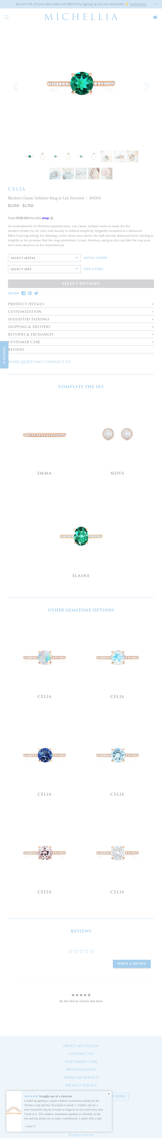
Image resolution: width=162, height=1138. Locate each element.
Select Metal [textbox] (23, 258)
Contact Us (81, 1053)
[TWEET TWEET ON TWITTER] (36, 293)
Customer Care (81, 1061)
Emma (44, 473)
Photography (81, 1069)
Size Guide (93, 269)
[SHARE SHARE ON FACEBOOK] (24, 293)
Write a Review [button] (131, 963)
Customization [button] (25, 311)
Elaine (81, 576)
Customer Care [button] (24, 342)
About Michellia (81, 1046)
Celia (45, 697)
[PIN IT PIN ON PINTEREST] (30, 293)
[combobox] (44, 258)
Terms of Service (81, 1077)
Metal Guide (95, 258)
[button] (15, 86)
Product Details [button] (26, 304)
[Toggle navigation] (6, 16)
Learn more (138, 4)
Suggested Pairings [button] (29, 319)
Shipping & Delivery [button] (29, 327)
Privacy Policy (81, 1085)
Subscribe (113, 1096)
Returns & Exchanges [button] (30, 334)
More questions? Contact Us (39, 361)
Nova (117, 473)
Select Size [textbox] (21, 269)
